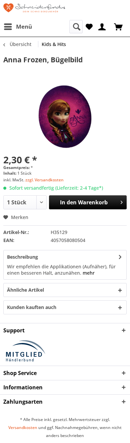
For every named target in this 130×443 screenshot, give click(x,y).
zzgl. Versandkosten (44, 180)
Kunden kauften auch (31, 307)
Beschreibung (22, 257)
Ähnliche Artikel (25, 290)
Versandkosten (22, 427)
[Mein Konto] (102, 26)
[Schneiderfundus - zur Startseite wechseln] (34, 10)
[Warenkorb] (119, 26)
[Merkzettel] (89, 26)
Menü (24, 26)
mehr (88, 273)
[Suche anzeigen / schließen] (76, 26)
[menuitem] (17, 26)
